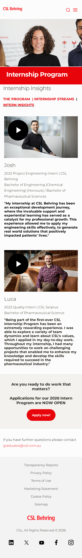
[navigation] (75, 9)
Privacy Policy (41, 473)
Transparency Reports (41, 465)
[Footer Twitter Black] (26, 542)
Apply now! (41, 415)
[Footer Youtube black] (42, 542)
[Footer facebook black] (56, 542)
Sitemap (41, 504)
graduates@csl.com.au (22, 446)
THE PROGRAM (16, 99)
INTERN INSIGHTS (18, 105)
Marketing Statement (41, 489)
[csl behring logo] (41, 518)
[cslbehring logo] (12, 9)
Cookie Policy (41, 496)
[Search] (67, 9)
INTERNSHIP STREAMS (54, 99)
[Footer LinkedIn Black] (11, 542)
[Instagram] (71, 542)
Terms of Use (41, 481)
